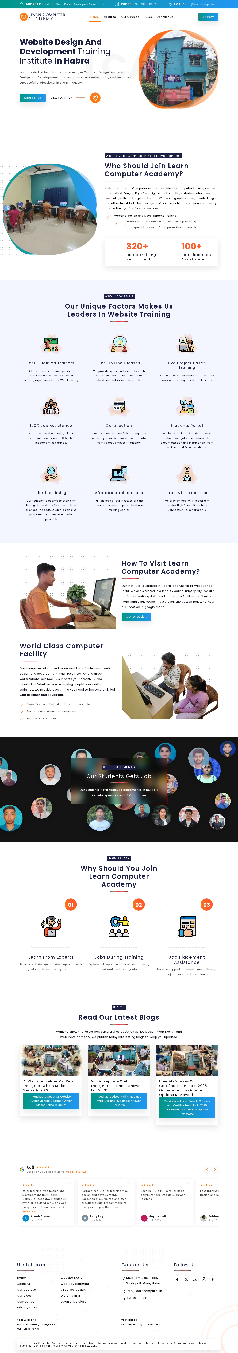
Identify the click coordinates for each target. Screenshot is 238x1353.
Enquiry (208, 17)
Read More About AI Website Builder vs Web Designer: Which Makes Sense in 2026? (51, 1101)
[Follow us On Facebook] (177, 1278)
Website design (125, 215)
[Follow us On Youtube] (195, 1278)
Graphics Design (73, 1290)
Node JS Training (26, 1319)
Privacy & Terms (29, 1307)
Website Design (72, 1278)
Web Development (75, 1284)
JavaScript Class (73, 1302)
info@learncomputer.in (201, 4)
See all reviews (76, 1171)
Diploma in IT (71, 1296)
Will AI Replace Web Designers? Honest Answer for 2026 (116, 1086)
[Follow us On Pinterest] (212, 1278)
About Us (110, 17)
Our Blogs (24, 1296)
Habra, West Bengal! (119, 193)
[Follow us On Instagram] (204, 1278)
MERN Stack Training (28, 1329)
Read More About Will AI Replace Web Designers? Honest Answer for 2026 (119, 1101)
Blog (149, 17)
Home (94, 17)
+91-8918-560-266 (145, 4)
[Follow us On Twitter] (186, 1278)
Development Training (160, 215)
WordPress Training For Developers (140, 1324)
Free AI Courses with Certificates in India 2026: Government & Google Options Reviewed (183, 1088)
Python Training (128, 1319)
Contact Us (165, 17)
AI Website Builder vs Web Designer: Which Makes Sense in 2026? (48, 1086)
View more (29, 1211)
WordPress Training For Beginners (36, 1324)
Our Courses (130, 17)
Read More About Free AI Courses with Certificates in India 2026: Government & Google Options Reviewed (187, 1107)
